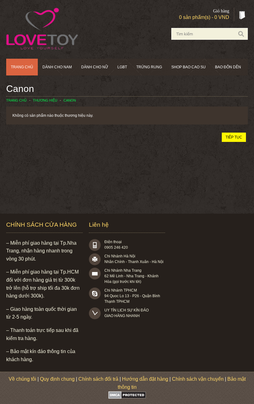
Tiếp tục (234, 137)
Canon (70, 100)
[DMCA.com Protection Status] (127, 397)
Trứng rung (149, 67)
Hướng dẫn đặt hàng (145, 379)
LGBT (122, 67)
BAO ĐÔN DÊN (228, 67)
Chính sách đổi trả (98, 379)
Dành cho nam (57, 67)
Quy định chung (57, 379)
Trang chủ (22, 67)
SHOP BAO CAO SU (188, 67)
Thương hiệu (45, 100)
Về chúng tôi (22, 379)
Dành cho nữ (94, 67)
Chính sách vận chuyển (198, 379)
